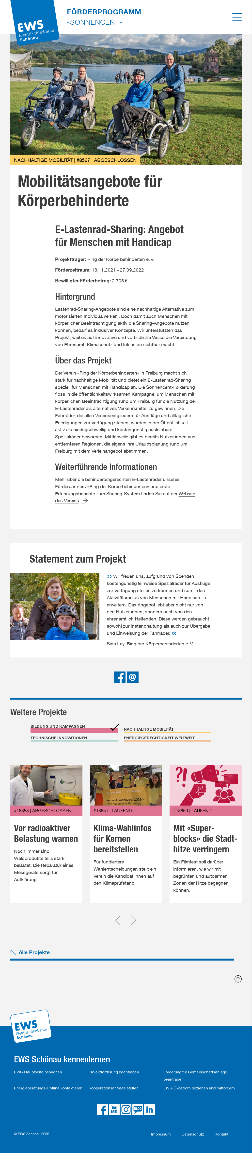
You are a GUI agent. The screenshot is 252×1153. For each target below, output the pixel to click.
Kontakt (221, 1134)
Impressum (161, 1134)
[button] (120, 677)
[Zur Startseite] (35, 16)
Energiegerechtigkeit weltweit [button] (159, 737)
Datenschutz (193, 1134)
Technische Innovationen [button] (59, 737)
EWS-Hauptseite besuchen (38, 1071)
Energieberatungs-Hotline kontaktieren (48, 1087)
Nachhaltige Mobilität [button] (149, 729)
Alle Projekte (34, 952)
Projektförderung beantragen (114, 1071)
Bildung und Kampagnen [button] (58, 726)
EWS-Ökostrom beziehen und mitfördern (199, 1087)
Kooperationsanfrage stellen (114, 1087)
